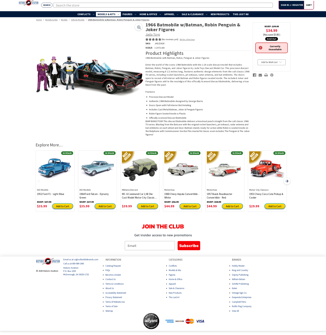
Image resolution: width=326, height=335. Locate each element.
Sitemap (109, 310)
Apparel (169, 14)
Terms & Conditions (114, 283)
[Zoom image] (138, 27)
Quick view (55, 167)
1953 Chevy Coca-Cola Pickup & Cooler (266, 195)
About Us (109, 288)
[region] (89, 76)
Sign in (285, 4)
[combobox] (163, 5)
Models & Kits (107, 14)
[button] (129, 321)
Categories (176, 259)
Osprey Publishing (240, 274)
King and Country (240, 270)
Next (287, 181)
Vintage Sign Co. (239, 292)
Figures (128, 14)
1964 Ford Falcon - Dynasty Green (94, 195)
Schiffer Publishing (240, 283)
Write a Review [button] (187, 39)
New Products (220, 14)
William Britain (238, 279)
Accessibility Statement (115, 292)
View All (235, 310)
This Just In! (241, 14)
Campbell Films (239, 301)
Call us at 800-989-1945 (73, 263)
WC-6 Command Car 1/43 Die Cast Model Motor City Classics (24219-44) (139, 195)
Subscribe (188, 246)
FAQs (107, 270)
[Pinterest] (272, 75)
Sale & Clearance (193, 14)
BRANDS (236, 259)
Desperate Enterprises (241, 297)
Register (297, 4)
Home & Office (149, 14)
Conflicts (84, 14)
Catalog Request (113, 265)
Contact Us (110, 279)
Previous (39, 181)
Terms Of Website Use (115, 301)
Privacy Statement (113, 297)
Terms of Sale (111, 306)
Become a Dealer (113, 274)
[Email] (260, 75)
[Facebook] (254, 75)
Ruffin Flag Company (241, 306)
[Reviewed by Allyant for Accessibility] (151, 321)
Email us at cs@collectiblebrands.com (80, 259)
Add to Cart (62, 206)
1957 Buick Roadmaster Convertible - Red (219, 195)
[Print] (266, 75)
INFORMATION (113, 259)
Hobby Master (238, 265)
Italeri (234, 288)
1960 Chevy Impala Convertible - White (181, 195)
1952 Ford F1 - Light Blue (50, 194)
